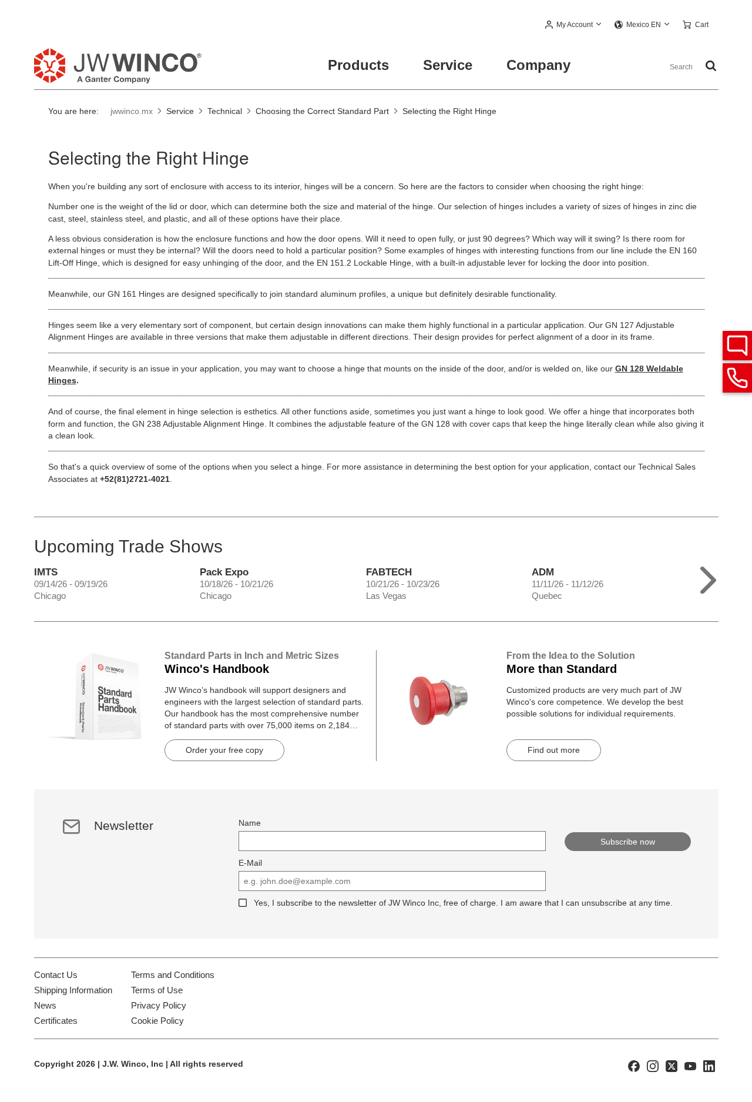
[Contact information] (737, 378)
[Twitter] (671, 1065)
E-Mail (250, 862)
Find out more (554, 750)
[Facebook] (634, 1065)
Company (538, 65)
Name (250, 823)
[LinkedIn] (709, 1065)
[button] (574, 25)
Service (447, 65)
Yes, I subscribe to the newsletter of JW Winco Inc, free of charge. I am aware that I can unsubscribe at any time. (463, 902)
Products (358, 65)
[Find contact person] (737, 345)
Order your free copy (224, 750)
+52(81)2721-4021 (135, 479)
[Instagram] (652, 1065)
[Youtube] (690, 1065)
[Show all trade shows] (708, 577)
